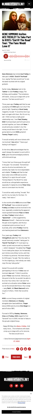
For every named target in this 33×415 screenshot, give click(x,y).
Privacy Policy (21, 402)
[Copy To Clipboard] (29, 348)
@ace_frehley (21, 326)
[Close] (31, 394)
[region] (16, 403)
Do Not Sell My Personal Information (16, 407)
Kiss (12, 349)
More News (16, 357)
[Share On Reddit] (25, 348)
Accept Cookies (16, 411)
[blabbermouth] (13, 5)
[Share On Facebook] (17, 348)
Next (26, 357)
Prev (7, 357)
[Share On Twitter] (21, 348)
